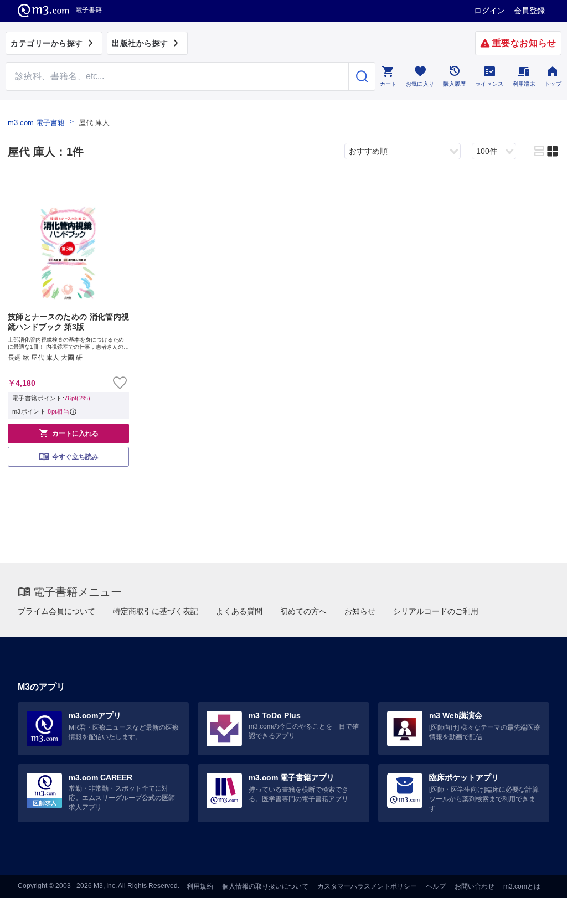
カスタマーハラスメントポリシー (367, 886)
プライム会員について (56, 611)
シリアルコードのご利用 (435, 611)
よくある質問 (239, 611)
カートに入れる (69, 433)
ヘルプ (436, 886)
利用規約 (200, 886)
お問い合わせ (474, 886)
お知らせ (359, 611)
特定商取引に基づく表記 (155, 611)
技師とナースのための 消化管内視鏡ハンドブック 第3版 (68, 321)
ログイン (489, 10)
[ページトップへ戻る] (535, 880)
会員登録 (529, 10)
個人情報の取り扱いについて (265, 886)
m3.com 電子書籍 (36, 122)
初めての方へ (303, 611)
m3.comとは (521, 886)
